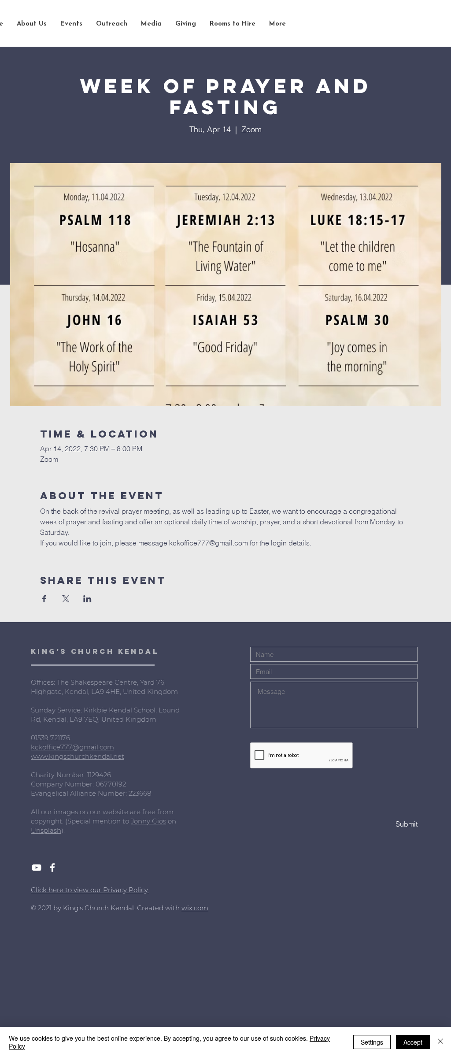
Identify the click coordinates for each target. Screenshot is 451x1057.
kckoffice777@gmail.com (72, 747)
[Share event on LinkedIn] (87, 598)
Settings (372, 1042)
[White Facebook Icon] (52, 867)
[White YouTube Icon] (36, 867)
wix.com (194, 908)
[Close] (440, 1042)
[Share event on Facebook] (44, 598)
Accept (412, 1042)
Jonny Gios (148, 821)
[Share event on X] (66, 598)
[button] (31, 24)
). (63, 830)
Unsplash (46, 830)
